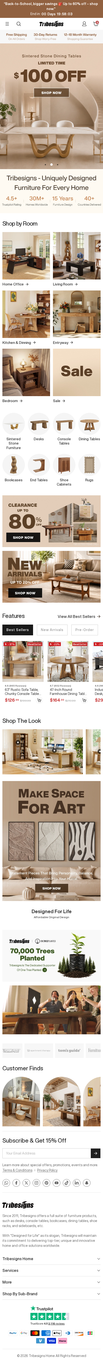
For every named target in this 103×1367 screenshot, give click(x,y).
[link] (23, 673)
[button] (45, 164)
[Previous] (5, 311)
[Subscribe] (95, 1153)
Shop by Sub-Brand (19, 1294)
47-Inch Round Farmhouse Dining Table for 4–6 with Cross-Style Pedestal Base (68, 692)
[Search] (18, 24)
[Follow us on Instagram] (36, 1183)
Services (10, 1270)
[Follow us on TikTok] (66, 1183)
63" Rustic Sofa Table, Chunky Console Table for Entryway (22, 692)
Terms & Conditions (17, 1170)
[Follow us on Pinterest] (46, 1183)
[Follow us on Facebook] (16, 1183)
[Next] (97, 311)
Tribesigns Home (17, 1259)
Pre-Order (84, 630)
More (7, 1282)
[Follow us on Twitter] (26, 1183)
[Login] (84, 24)
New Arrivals (52, 630)
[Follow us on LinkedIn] (76, 1183)
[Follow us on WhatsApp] (6, 1183)
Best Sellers (17, 630)
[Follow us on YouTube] (56, 1183)
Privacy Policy (47, 1170)
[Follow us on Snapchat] (87, 1183)
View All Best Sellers (76, 616)
